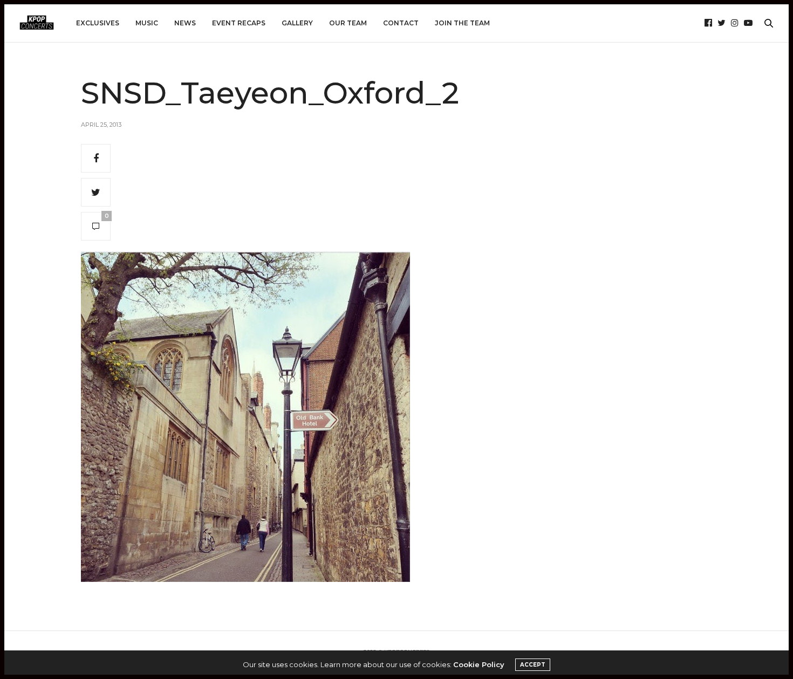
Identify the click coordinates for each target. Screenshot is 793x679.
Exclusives (97, 23)
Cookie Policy (478, 664)
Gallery (297, 23)
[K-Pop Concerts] (36, 23)
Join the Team (462, 23)
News (185, 23)
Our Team (348, 23)
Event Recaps (238, 23)
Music (146, 23)
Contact (401, 23)
